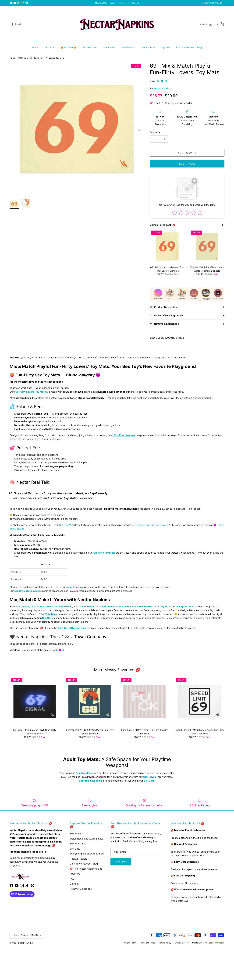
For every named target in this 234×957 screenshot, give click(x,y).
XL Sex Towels (86, 606)
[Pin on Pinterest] (166, 81)
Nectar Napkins (162, 88)
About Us (49, 47)
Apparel (166, 47)
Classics (135, 3)
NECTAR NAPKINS (25, 943)
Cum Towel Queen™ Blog (189, 47)
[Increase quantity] (165, 138)
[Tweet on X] (158, 81)
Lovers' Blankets (108, 606)
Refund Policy (165, 943)
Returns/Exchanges (81, 888)
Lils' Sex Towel (142, 525)
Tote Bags (51, 614)
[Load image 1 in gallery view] (76, 129)
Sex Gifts (47, 617)
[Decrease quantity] (153, 138)
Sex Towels (109, 47)
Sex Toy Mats (148, 47)
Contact (74, 883)
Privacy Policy (130, 943)
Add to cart (187, 152)
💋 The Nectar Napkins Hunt (86, 868)
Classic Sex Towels (42, 606)
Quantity (155, 132)
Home (35, 47)
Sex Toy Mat (66, 525)
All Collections (89, 47)
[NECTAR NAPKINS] (117, 24)
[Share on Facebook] (162, 81)
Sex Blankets (128, 47)
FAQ (72, 878)
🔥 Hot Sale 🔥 (68, 47)
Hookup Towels (78, 858)
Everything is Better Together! (87, 853)
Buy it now (187, 163)
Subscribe (121, 861)
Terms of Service (147, 943)
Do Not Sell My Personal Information (208, 943)
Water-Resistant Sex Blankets (86, 838)
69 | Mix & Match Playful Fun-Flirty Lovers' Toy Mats (41, 58)
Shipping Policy (182, 943)
